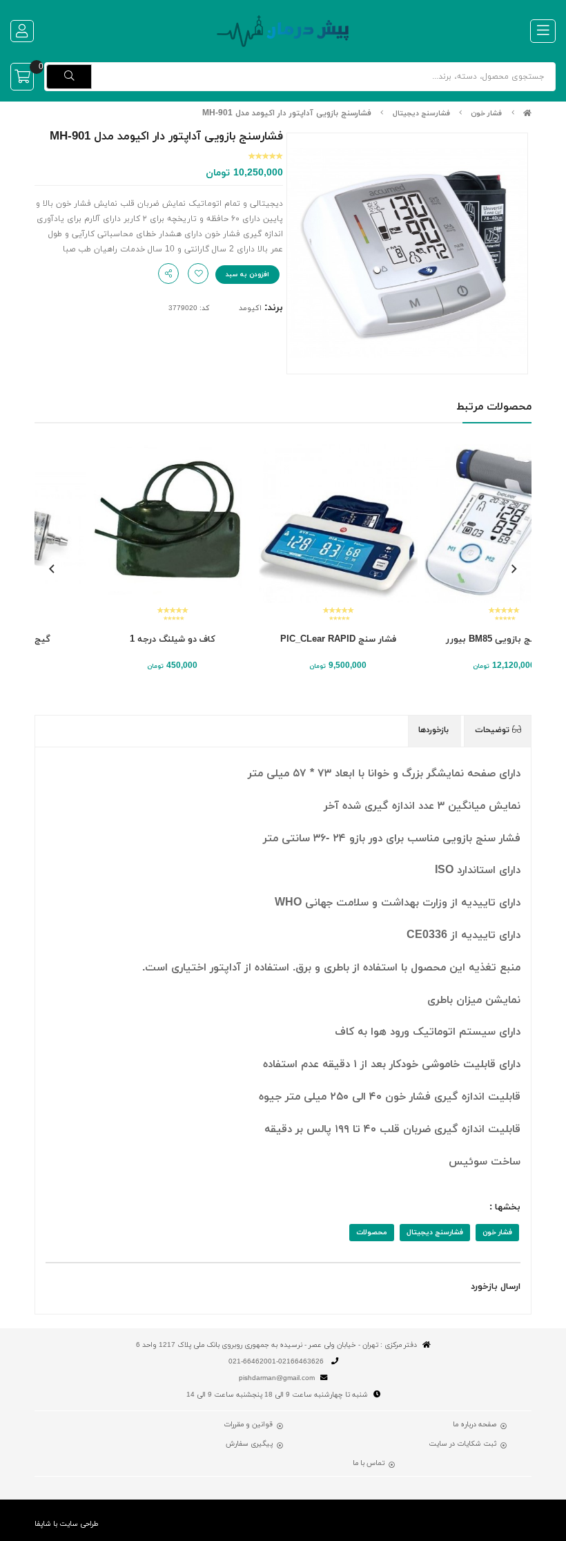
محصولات (371, 1232)
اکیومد (250, 308)
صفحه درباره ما (474, 1425)
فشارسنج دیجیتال (421, 113)
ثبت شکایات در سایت (462, 1444)
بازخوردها (434, 730)
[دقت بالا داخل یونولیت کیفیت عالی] (117, 523)
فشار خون (486, 113)
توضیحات (493, 730)
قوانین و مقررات (248, 1425)
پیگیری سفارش (249, 1444)
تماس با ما (368, 1463)
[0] (22, 76)
